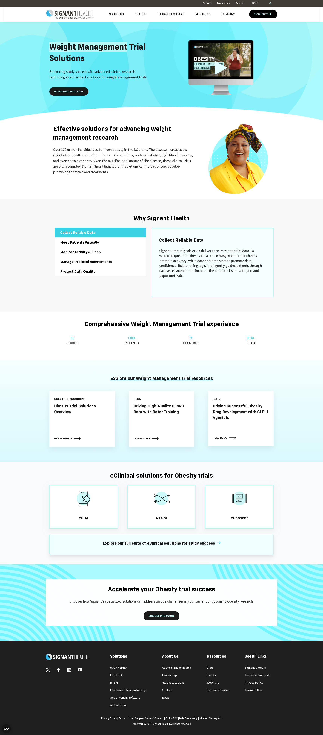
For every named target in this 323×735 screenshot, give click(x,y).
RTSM (114, 682)
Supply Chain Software (125, 697)
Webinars (213, 682)
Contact (167, 690)
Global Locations (173, 682)
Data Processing (188, 718)
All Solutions (118, 705)
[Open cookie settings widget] (6, 728)
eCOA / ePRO (118, 667)
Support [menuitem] (240, 3)
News (165, 697)
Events (211, 675)
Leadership (169, 675)
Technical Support (257, 675)
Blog (210, 667)
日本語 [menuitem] (254, 3)
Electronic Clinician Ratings (128, 690)
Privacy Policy (254, 682)
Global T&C (171, 718)
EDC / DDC (116, 675)
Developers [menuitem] (223, 3)
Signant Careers (255, 667)
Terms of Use (253, 690)
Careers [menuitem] (207, 3)
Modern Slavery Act (211, 718)
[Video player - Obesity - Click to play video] (221, 68)
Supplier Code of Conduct (149, 718)
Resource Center (218, 690)
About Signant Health (176, 667)
